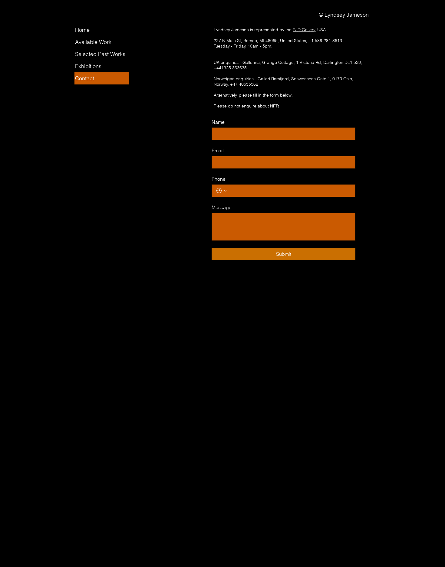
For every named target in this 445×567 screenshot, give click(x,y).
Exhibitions (88, 66)
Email (218, 150)
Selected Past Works (100, 54)
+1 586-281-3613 (325, 40)
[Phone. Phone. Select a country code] (222, 190)
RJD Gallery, (304, 29)
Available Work (93, 41)
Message (222, 207)
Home (82, 29)
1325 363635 (234, 68)
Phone (219, 179)
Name (218, 122)
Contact (84, 78)
